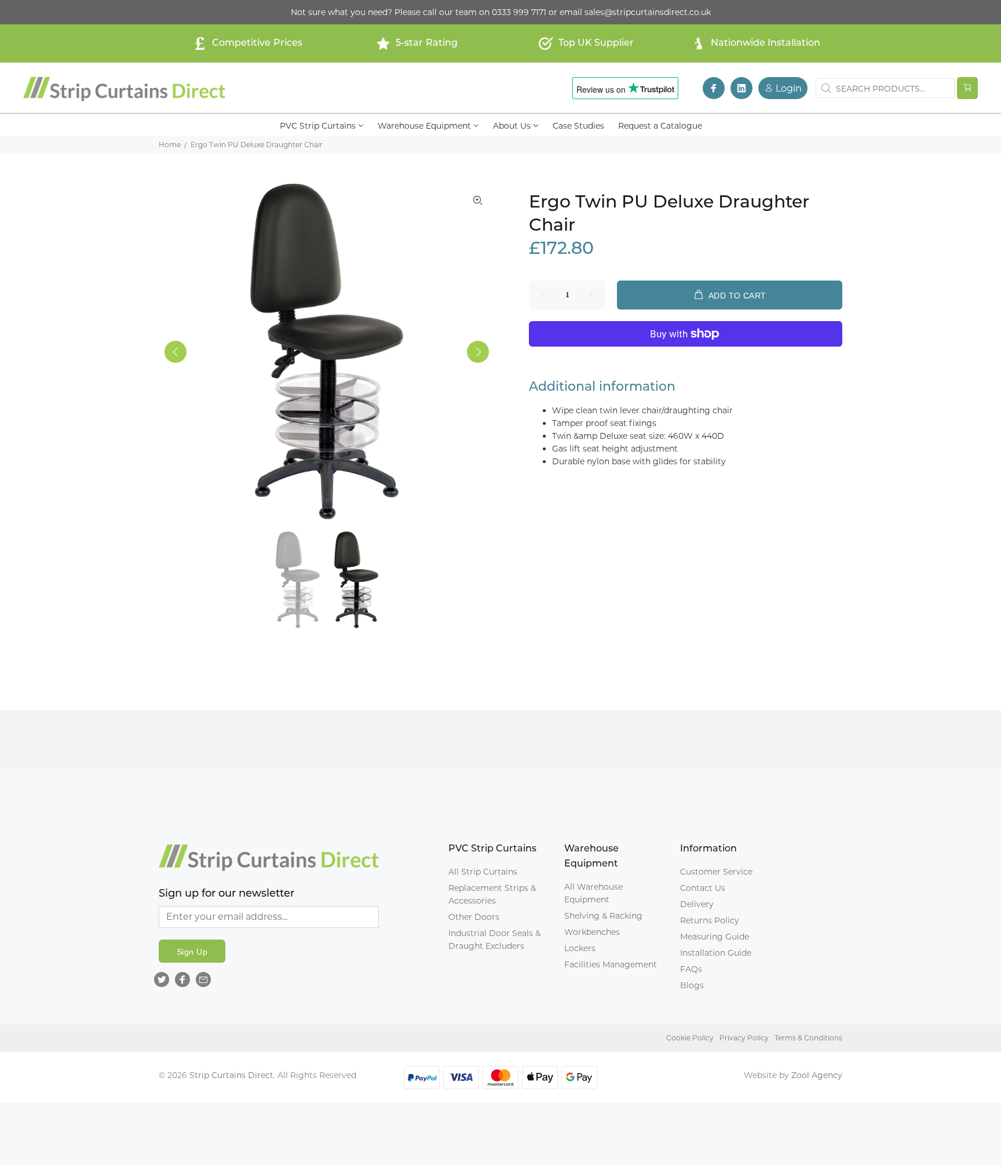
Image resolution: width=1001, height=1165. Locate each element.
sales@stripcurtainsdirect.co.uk (647, 12)
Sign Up (192, 951)
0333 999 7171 (519, 12)
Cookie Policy (690, 1037)
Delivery (697, 904)
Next (478, 352)
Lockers (580, 948)
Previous (176, 352)
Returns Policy (709, 920)
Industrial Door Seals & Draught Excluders (494, 939)
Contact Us (702, 888)
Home (170, 144)
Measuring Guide (714, 936)
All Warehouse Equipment (593, 893)
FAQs (691, 969)
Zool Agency (816, 1075)
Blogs (692, 985)
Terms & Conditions (808, 1037)
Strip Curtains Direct (231, 1075)
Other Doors (473, 917)
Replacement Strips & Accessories (492, 894)
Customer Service (716, 872)
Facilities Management (610, 964)
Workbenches (592, 932)
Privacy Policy (744, 1037)
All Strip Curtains (482, 872)
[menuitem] (322, 124)
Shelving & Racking (603, 916)
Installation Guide (715, 953)
